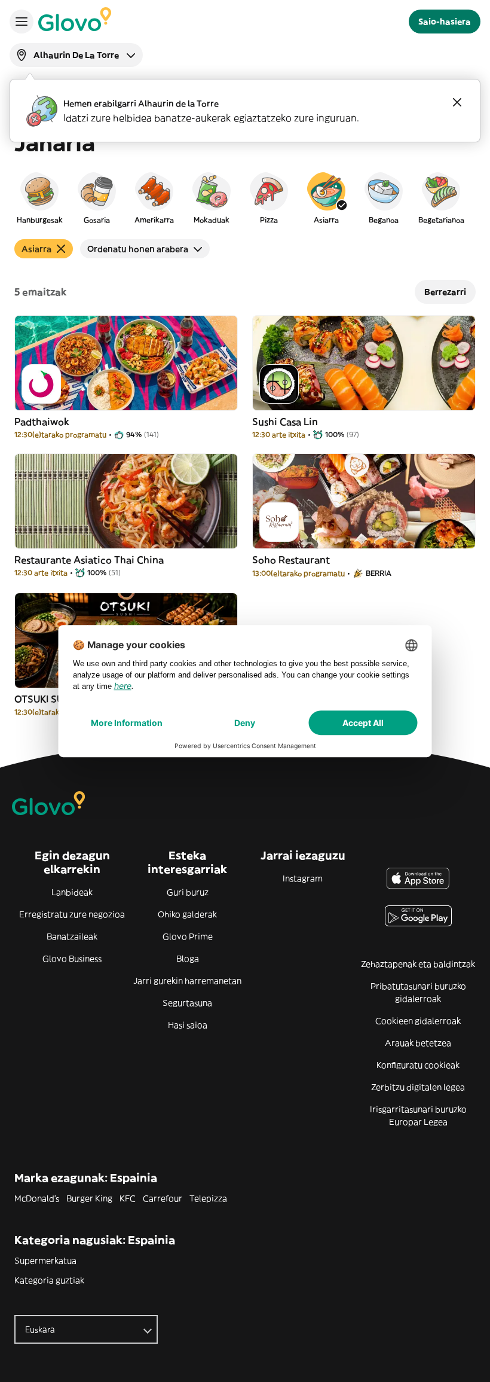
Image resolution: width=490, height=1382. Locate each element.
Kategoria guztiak (49, 1280)
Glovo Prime (188, 936)
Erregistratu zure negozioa (72, 914)
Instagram (303, 878)
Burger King (89, 1198)
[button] (39, 197)
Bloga (187, 958)
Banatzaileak (72, 936)
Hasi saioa (187, 1025)
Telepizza (208, 1198)
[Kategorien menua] (21, 21)
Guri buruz (188, 892)
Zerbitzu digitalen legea (418, 1087)
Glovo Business (72, 958)
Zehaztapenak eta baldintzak (418, 964)
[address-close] (457, 102)
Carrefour (162, 1198)
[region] (245, 197)
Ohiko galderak (187, 914)
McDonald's (36, 1198)
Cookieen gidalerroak (418, 1020)
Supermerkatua (45, 1260)
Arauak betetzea (418, 1043)
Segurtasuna (187, 1002)
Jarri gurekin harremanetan (187, 980)
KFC (128, 1198)
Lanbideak (72, 892)
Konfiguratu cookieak (418, 1065)
